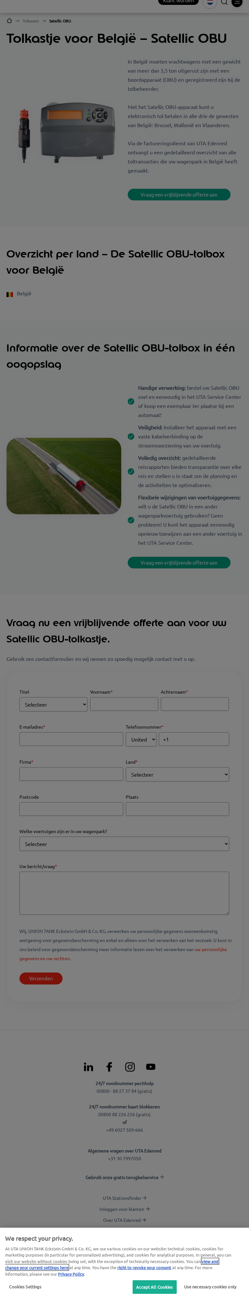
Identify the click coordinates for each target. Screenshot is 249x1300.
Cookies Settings (25, 1286)
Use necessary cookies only (210, 1286)
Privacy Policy (71, 1274)
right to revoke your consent (144, 1267)
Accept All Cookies (154, 1287)
